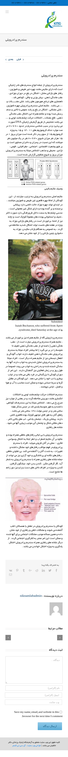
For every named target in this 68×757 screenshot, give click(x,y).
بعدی (10, 59)
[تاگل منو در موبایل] (7, 12)
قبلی (19, 59)
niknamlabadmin (31, 596)
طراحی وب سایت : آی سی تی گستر (26, 746)
